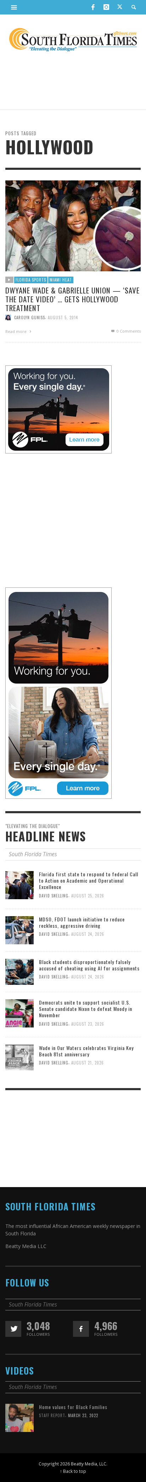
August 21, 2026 (87, 1063)
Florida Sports (31, 280)
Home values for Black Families (73, 1406)
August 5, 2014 (63, 317)
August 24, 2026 (87, 934)
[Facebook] (93, 7)
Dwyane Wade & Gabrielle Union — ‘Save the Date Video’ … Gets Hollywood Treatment (72, 298)
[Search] (14, 7)
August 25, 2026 (87, 895)
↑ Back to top (73, 1471)
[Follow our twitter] (13, 1329)
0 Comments (128, 331)
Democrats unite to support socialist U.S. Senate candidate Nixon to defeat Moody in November (85, 1009)
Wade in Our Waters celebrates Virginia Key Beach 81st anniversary (86, 1051)
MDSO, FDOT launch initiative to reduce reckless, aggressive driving (82, 922)
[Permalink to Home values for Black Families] (19, 1417)
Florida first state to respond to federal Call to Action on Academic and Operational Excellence (88, 880)
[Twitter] (119, 7)
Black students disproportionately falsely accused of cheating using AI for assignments (89, 965)
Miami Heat (61, 280)
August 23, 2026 (87, 1024)
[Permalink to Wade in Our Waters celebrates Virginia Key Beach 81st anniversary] (19, 1057)
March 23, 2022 (83, 1415)
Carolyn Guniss (29, 317)
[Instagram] (106, 7)
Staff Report (52, 1415)
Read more (16, 331)
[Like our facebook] (81, 1329)
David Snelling (53, 895)
